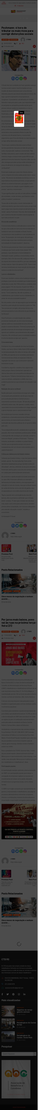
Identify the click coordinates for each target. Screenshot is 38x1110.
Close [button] (20, 112)
